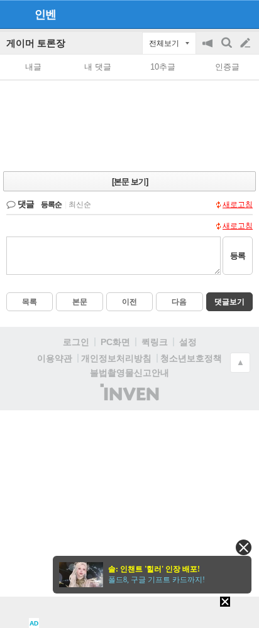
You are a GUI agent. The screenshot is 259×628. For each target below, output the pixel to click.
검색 (227, 49)
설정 (188, 342)
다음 (179, 301)
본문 (79, 301)
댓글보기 (229, 301)
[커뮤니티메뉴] (13, 14)
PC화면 (115, 342)
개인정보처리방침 (116, 358)
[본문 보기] (130, 181)
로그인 (76, 342)
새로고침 (238, 204)
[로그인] (221, 14)
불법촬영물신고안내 (129, 373)
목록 (29, 301)
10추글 (162, 67)
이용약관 (54, 358)
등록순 (51, 204)
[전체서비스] (244, 14)
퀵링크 (154, 342)
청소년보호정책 (191, 358)
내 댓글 (97, 67)
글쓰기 (246, 43)
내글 (33, 67)
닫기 (243, 547)
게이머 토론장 (35, 43)
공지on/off (208, 49)
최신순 (80, 204)
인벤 (45, 14)
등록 (237, 255)
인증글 (227, 67)
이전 (129, 301)
